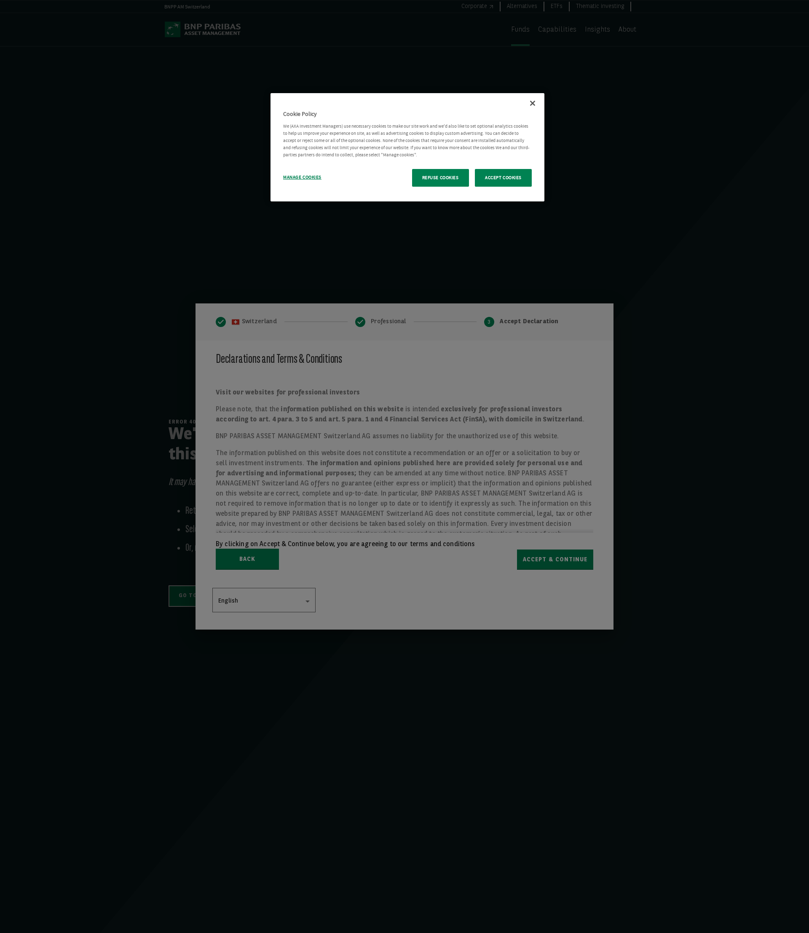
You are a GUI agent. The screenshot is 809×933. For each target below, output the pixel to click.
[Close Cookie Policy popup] (532, 103)
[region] (407, 147)
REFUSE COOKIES (440, 177)
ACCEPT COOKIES (503, 177)
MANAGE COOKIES (302, 177)
